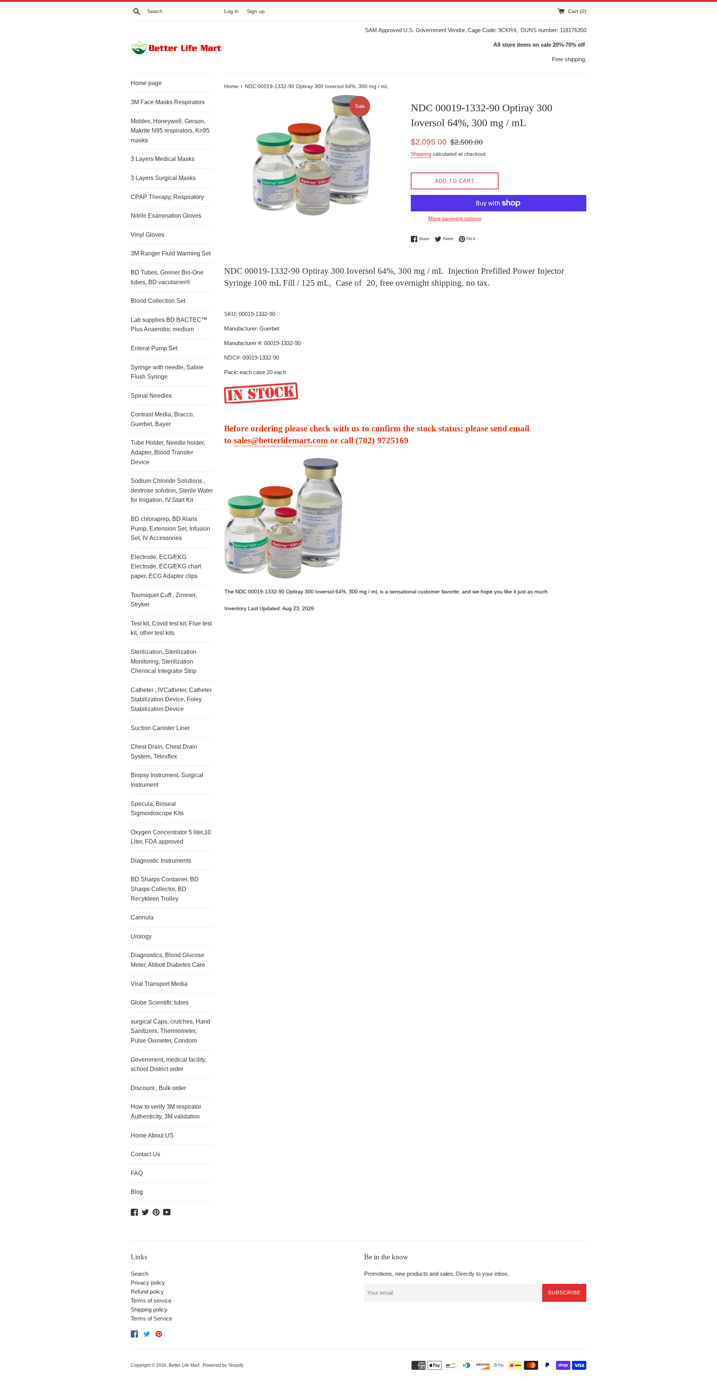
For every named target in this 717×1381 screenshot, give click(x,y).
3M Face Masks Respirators (168, 102)
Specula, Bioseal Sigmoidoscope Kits (157, 809)
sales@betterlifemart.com (281, 440)
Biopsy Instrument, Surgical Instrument (167, 780)
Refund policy (147, 1291)
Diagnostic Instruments (161, 860)
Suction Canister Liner (160, 728)
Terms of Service (151, 1318)
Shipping (421, 154)
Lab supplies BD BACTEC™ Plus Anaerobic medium (169, 325)
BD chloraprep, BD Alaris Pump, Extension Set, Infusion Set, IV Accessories (170, 528)
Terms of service (151, 1300)
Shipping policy (149, 1309)
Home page (146, 83)
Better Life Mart (185, 1365)
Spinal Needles (151, 395)
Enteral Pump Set (154, 348)
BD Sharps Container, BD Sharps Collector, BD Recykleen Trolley (165, 888)
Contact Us (145, 1154)
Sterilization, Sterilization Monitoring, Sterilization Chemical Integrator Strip (163, 661)
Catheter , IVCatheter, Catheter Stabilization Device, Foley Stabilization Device (171, 699)
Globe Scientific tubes (160, 1002)
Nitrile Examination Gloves (166, 215)
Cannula (142, 917)
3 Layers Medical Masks (163, 159)
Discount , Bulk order (158, 1088)
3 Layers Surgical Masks (163, 178)
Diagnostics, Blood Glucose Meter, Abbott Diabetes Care (168, 960)
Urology (141, 936)
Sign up (256, 11)
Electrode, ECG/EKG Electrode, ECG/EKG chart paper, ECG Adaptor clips (166, 566)
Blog (137, 1192)
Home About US (152, 1135)
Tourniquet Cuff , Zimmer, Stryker (164, 600)
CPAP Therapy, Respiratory (167, 197)
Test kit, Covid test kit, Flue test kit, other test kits (171, 628)
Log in (231, 11)
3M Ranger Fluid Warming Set (171, 253)
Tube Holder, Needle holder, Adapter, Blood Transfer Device (168, 452)
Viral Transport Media (159, 984)
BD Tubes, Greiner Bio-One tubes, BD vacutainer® (167, 277)
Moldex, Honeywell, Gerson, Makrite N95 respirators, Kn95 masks (170, 130)
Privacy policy (148, 1282)
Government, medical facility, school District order (169, 1064)
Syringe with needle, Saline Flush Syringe (167, 372)
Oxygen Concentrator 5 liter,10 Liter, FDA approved (171, 837)
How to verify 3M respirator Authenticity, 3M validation (166, 1112)
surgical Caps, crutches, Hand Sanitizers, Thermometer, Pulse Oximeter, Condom (170, 1031)
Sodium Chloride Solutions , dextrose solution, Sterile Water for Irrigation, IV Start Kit (172, 490)
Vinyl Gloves (147, 235)
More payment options (454, 218)
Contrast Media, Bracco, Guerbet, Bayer (162, 419)
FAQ (137, 1173)
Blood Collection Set (158, 301)
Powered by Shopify (223, 1365)
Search (139, 1273)
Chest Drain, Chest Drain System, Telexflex (164, 752)
